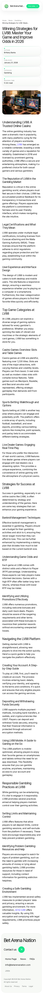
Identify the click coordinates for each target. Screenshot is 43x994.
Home (4, 20)
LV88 (19, 144)
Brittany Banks (10, 53)
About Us (8, 986)
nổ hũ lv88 (20, 910)
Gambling (18, 20)
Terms (24, 986)
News (10, 20)
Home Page (11, 959)
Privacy (17, 986)
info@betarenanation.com (18, 965)
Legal (31, 986)
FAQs (32, 959)
